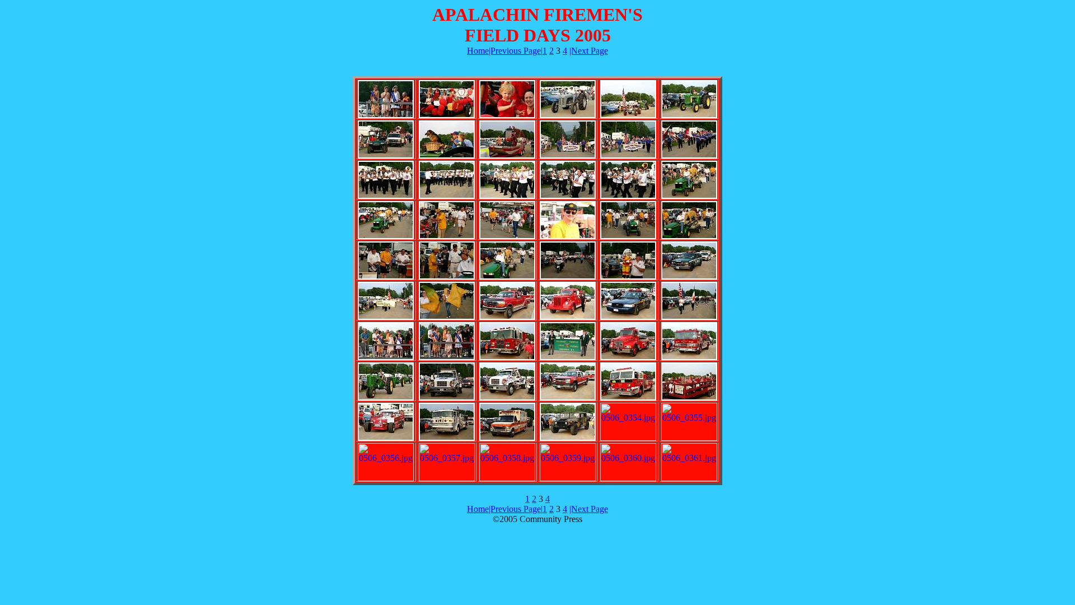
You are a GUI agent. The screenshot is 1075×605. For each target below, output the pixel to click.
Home (478, 50)
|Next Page (588, 50)
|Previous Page (515, 50)
